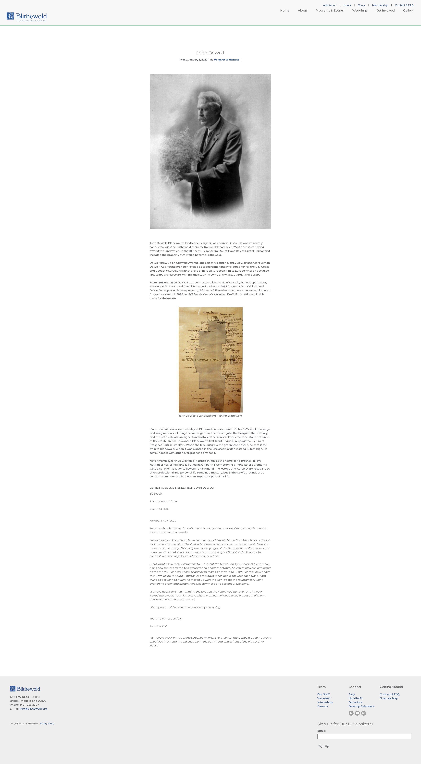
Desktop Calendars (361, 706)
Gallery (408, 10)
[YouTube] (357, 713)
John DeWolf (210, 52)
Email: (321, 730)
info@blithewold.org (33, 708)
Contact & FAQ (404, 5)
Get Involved (385, 10)
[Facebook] (351, 713)
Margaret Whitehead (226, 59)
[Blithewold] (27, 16)
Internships (325, 702)
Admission (329, 5)
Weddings (359, 10)
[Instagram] (363, 713)
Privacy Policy (47, 723)
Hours (347, 5)
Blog (352, 694)
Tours (361, 5)
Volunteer (324, 698)
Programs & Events (330, 10)
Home (284, 10)
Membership (380, 5)
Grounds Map (389, 698)
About (302, 10)
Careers (322, 706)
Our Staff (323, 694)
